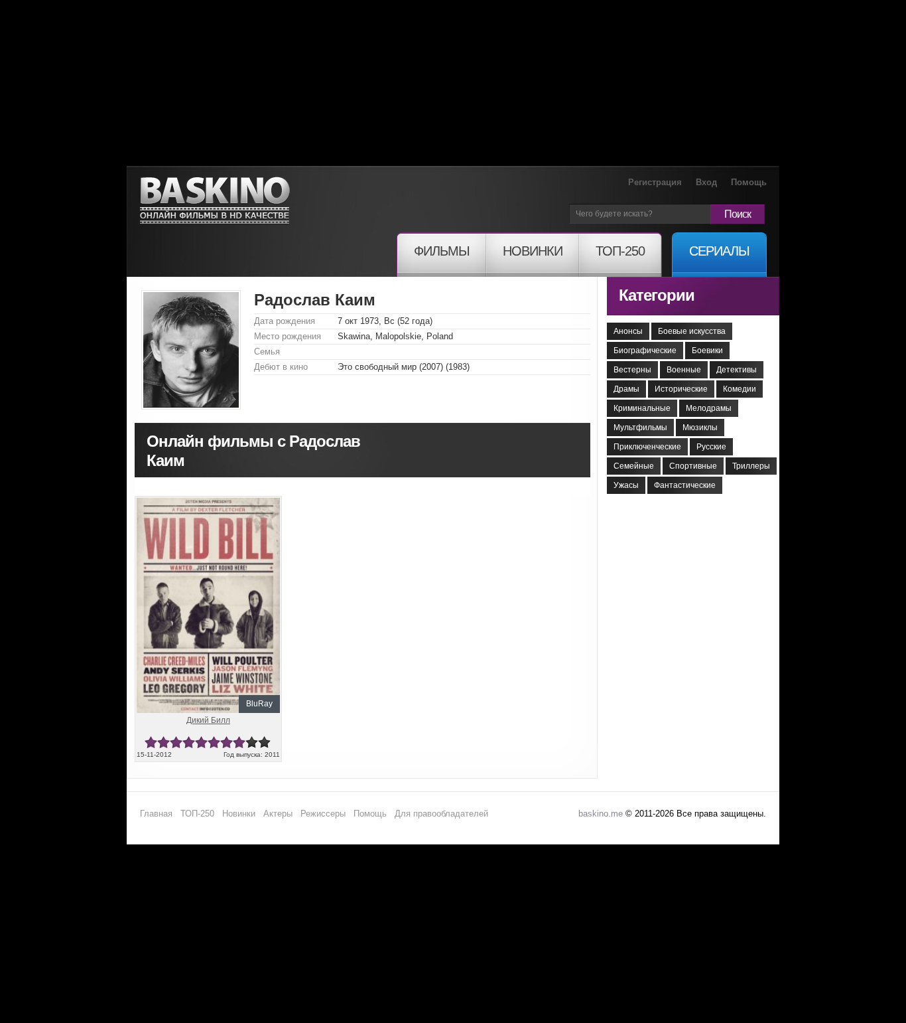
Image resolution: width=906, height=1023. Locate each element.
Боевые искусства (692, 331)
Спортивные (693, 466)
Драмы (626, 389)
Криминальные (642, 408)
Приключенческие (647, 446)
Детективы (736, 369)
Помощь (749, 182)
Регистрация (655, 182)
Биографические (645, 350)
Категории (656, 295)
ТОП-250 (197, 814)
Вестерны (632, 369)
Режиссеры (323, 814)
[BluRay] (208, 503)
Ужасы (626, 485)
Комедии (739, 389)
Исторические (681, 389)
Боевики (707, 350)
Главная (156, 814)
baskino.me (600, 814)
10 (264, 742)
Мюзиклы (700, 427)
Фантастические (685, 485)
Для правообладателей (441, 814)
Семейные (634, 466)
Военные (684, 369)
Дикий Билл (208, 720)
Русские (711, 446)
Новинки (238, 814)
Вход (706, 182)
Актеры (277, 814)
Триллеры (751, 466)
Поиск (737, 214)
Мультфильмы (640, 427)
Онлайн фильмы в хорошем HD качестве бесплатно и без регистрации (215, 201)
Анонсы (628, 331)
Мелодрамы (709, 408)
